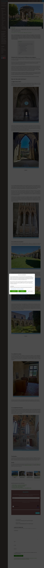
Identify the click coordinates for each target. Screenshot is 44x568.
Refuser (22, 291)
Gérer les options (30, 291)
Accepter (14, 291)
